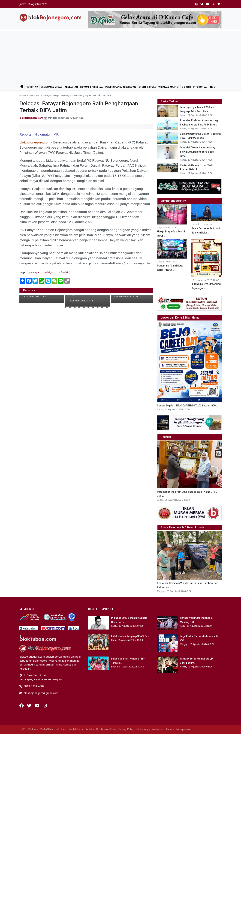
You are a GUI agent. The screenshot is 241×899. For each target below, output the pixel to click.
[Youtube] (37, 705)
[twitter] (202, 4)
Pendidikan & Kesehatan (120, 86)
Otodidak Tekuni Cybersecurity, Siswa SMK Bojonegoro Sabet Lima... (197, 151)
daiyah (50, 272)
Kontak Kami (76, 729)
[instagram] (213, 4)
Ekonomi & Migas (51, 86)
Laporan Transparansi (178, 729)
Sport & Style (147, 86)
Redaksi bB (92, 729)
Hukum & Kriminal (91, 86)
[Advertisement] (120, 56)
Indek (212, 86)
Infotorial (200, 86)
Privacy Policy (126, 729)
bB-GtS (186, 86)
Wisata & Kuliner (168, 86)
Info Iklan (61, 729)
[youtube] (207, 4)
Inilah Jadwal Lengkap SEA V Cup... (131, 636)
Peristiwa (32, 86)
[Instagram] (45, 705)
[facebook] (196, 4)
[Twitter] (29, 705)
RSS (23, 729)
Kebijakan (71, 86)
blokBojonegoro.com (31, 117)
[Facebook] (21, 705)
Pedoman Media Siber (40, 729)
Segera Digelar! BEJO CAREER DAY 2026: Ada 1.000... (187, 405)
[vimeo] (219, 4)
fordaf (64, 272)
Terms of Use (108, 729)
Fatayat (35, 272)
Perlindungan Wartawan (150, 729)
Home (22, 95)
